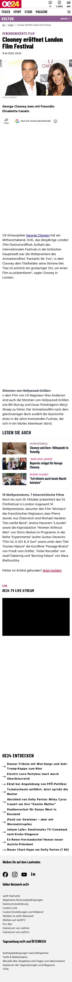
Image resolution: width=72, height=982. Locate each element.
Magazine (42, 12)
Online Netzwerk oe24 (16, 884)
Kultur (8, 18)
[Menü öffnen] (68, 12)
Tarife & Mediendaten (15, 957)
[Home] (3, 25)
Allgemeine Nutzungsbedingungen (23, 900)
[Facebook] (5, 874)
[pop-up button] (59, 630)
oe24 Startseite (11, 896)
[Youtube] (24, 874)
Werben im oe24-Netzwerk (18, 916)
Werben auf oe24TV (14, 920)
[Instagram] (14, 874)
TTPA (6, 969)
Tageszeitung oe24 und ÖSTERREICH (24, 941)
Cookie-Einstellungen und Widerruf (23, 912)
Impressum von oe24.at (16, 928)
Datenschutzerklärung (15, 904)
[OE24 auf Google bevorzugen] (55, 121)
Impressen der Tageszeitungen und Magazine (29, 965)
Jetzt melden (52, 570)
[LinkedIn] (33, 874)
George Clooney (38, 235)
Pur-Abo (7, 924)
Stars (28, 12)
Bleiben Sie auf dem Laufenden (21, 862)
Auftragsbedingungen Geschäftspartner (26, 953)
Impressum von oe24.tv (16, 932)
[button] (36, 617)
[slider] (36, 625)
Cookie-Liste (10, 908)
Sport (17, 12)
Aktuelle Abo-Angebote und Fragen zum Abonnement (34, 961)
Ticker (5, 12)
